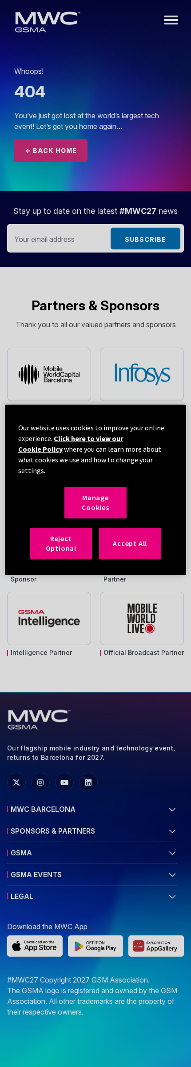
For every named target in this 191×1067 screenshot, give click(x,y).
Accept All (130, 543)
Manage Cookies (95, 502)
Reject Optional (61, 543)
